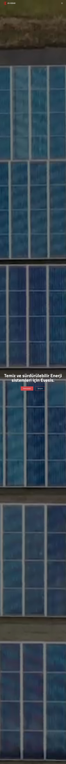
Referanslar (27, 388)
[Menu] (62, 3)
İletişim (40, 388)
